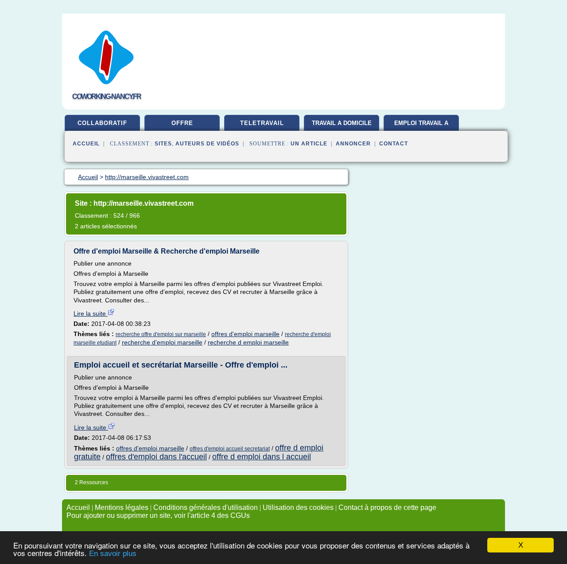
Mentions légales (121, 507)
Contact (393, 144)
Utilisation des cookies (298, 507)
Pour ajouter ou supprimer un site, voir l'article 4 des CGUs (158, 515)
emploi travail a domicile (421, 126)
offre (182, 123)
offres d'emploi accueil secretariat (230, 449)
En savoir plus (112, 553)
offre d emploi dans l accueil (261, 456)
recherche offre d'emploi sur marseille (161, 334)
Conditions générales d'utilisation (205, 507)
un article (309, 144)
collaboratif (102, 123)
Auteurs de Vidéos (207, 144)
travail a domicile (342, 123)
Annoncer (353, 144)
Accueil (86, 144)
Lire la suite (91, 313)
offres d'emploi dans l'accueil (156, 456)
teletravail (262, 123)
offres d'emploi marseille (245, 333)
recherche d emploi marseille (248, 342)
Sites (163, 144)
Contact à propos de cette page (387, 507)
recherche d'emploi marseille (162, 342)
